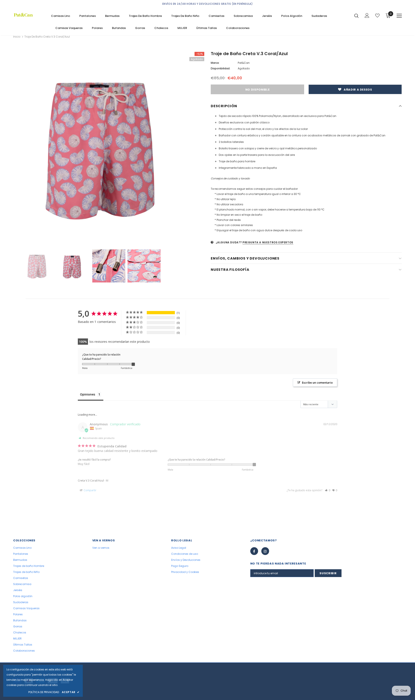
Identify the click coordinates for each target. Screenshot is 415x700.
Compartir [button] (89, 490)
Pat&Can (244, 63)
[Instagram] (265, 551)
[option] (108, 147)
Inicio (16, 36)
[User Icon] (367, 15)
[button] (327, 490)
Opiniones (87, 394)
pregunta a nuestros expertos (268, 242)
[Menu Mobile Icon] (399, 15)
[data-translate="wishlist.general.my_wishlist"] (377, 15)
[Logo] (29, 15)
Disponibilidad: (220, 68)
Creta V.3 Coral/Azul (91, 480)
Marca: (215, 63)
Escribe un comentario (317, 382)
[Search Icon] (356, 15)
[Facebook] (254, 551)
